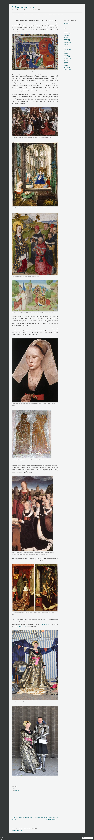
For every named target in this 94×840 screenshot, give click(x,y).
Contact (68, 14)
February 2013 (67, 67)
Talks (38, 14)
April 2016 (66, 44)
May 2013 (66, 63)
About (19, 14)
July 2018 (66, 32)
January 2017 (67, 40)
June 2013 (66, 62)
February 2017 (67, 39)
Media (25, 14)
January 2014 (67, 56)
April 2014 (66, 53)
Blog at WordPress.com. (17, 830)
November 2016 (67, 42)
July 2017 (66, 37)
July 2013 (66, 60)
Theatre (44, 14)
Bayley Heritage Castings (21, 626)
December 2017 (67, 33)
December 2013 (67, 58)
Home (13, 14)
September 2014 (67, 49)
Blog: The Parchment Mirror (56, 14)
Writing (31, 14)
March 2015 (66, 48)
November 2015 (67, 46)
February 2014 (67, 55)
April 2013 (66, 65)
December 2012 (67, 69)
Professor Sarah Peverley (24, 7)
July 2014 (66, 51)
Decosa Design (45, 624)
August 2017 (66, 35)
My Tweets (66, 23)
